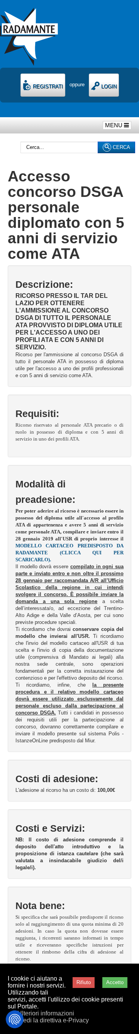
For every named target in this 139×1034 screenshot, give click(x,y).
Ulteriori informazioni (45, 1013)
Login (108, 86)
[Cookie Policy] (15, 1019)
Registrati (47, 86)
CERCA (120, 147)
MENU (114, 125)
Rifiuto (83, 982)
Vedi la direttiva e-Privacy (54, 1020)
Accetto (115, 982)
